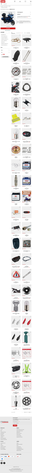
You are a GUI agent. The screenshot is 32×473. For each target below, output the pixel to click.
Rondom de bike (18, 434)
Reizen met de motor (19, 433)
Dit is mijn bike (8, 28)
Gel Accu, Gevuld (27, 188)
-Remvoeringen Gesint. (16, 360)
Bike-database (2, 433)
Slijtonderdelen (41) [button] (3, 34)
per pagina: (12, 412)
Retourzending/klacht (3, 438)
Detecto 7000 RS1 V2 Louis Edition (16, 266)
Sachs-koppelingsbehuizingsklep (26, 94)
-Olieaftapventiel (26, 235)
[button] (30, 4)
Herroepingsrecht (19, 446)
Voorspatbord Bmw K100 (26, 47)
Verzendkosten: (10, 469)
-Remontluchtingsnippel (16, 188)
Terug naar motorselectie (4, 7)
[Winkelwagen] (30, 1)
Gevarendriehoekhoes (16, 282)
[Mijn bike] (20, 1)
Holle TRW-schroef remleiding (16, 313)
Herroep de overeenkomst (4, 439)
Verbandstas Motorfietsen (16, 219)
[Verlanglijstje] (25, 1)
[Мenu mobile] (1, 3)
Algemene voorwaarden (19, 444)
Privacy (17, 445)
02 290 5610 (5, 422)
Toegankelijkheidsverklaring (20, 449)
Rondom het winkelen (3, 446)
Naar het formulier (21, 22)
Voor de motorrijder (19, 435)
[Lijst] (22, 32)
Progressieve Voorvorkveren (27, 63)
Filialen (1, 444)
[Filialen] (15, 1)
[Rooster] (20, 32)
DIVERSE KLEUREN (16, 344)
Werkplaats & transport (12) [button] (4, 43)
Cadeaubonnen (2, 435)
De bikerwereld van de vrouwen (20, 429)
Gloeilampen (26, 313)
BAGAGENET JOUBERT (16, 94)
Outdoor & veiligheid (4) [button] (4, 40)
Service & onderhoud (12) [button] (4, 36)
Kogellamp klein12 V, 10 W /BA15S (16, 110)
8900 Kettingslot (26, 266)
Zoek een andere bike (7, 30)
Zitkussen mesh (26, 110)
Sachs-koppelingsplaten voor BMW (27, 408)
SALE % (4, 54)
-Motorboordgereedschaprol (16, 235)
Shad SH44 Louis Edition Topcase (26, 141)
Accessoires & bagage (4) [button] (4, 37)
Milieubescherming (19, 450)
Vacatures (2, 445)
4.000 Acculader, (26, 219)
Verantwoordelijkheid (3, 449)
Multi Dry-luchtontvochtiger (27, 344)
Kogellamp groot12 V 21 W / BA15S (16, 141)
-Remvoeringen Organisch (27, 360)
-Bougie (16, 408)
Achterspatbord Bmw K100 (16, 63)
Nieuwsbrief (2, 434)
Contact (2, 429)
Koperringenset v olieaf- (16, 47)
